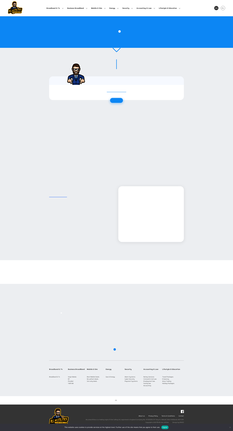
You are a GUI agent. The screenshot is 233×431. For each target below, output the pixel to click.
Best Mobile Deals (93, 377)
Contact (181, 416)
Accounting (147, 385)
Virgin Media (72, 377)
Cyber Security (130, 379)
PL (223, 8)
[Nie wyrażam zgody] (230, 427)
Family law (147, 383)
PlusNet (70, 381)
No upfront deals (92, 379)
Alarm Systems (130, 377)
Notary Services (148, 377)
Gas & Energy (110, 377)
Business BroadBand (75, 8)
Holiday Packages (168, 383)
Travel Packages (167, 377)
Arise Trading (166, 381)
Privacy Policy (153, 416)
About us (142, 416)
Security (125, 8)
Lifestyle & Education (168, 8)
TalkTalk (71, 383)
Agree (164, 427)
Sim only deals (92, 381)
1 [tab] (119, 31)
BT (69, 379)
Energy (112, 8)
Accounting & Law (144, 8)
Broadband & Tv (53, 8)
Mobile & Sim (96, 8)
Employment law (149, 381)
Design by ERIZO (178, 422)
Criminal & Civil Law (150, 379)
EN (216, 8)
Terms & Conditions (168, 416)
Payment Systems (131, 381)
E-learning (165, 379)
